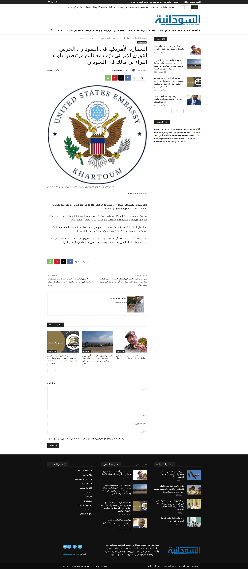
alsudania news (117, 70)
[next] (183, 7)
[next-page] (49, 370)
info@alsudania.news (69, 554)
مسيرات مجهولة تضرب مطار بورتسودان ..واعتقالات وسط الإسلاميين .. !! (172, 474)
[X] (56, 2)
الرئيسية (145, 38)
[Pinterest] (115, 78)
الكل (145, 464)
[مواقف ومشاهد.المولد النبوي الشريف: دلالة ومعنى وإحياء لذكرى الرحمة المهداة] (194, 100)
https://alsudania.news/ (119, 302)
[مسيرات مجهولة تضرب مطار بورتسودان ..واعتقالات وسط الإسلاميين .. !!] (194, 475)
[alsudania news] (134, 70)
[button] (50, 30)
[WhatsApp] (52, 2)
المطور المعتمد (66, 566)
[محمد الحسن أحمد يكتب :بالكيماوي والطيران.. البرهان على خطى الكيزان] (131, 342)
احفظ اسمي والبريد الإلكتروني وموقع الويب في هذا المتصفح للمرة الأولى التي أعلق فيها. (85, 438)
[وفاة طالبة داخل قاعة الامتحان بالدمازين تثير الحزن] (194, 522)
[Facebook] (60, 2)
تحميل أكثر (178, 110)
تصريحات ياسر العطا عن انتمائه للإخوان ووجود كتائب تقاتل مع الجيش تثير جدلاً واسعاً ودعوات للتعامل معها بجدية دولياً (123, 281)
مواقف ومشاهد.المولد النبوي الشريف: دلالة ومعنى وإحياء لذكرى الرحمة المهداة (138, 7)
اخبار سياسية (137, 38)
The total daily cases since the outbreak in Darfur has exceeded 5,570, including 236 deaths (174, 138)
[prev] (186, 7)
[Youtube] (49, 2)
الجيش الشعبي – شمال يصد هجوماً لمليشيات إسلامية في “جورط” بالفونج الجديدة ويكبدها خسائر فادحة (69, 281)
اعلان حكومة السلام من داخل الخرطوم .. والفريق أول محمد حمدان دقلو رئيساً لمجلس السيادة (169, 489)
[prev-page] (54, 370)
